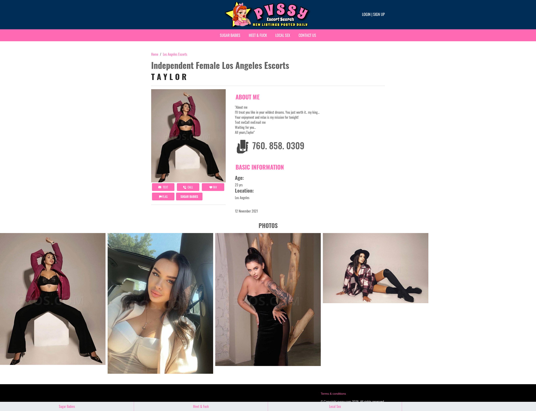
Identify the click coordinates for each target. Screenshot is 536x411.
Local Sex (282, 35)
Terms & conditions (333, 393)
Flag (165, 196)
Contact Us (307, 35)
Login (366, 14)
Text (165, 187)
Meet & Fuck (258, 35)
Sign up (379, 14)
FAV (214, 187)
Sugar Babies (230, 35)
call (190, 187)
